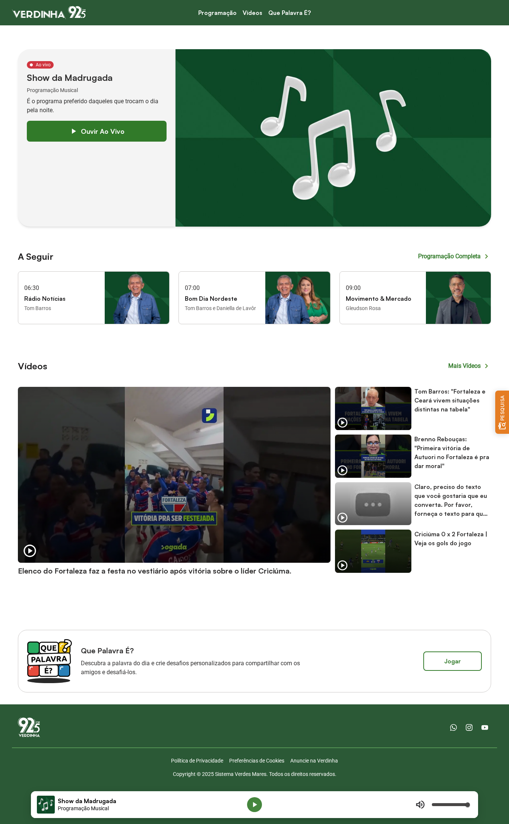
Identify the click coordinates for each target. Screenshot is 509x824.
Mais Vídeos (464, 365)
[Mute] (420, 804)
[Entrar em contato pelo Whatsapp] (453, 727)
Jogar (452, 661)
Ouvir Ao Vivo (102, 131)
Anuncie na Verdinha (314, 761)
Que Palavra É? (289, 12)
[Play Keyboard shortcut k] (254, 804)
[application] (254, 804)
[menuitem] (217, 13)
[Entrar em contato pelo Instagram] (469, 727)
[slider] (450, 804)
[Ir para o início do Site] (49, 12)
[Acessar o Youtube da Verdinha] (484, 727)
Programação (217, 12)
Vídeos (252, 12)
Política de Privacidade (197, 761)
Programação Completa (449, 256)
